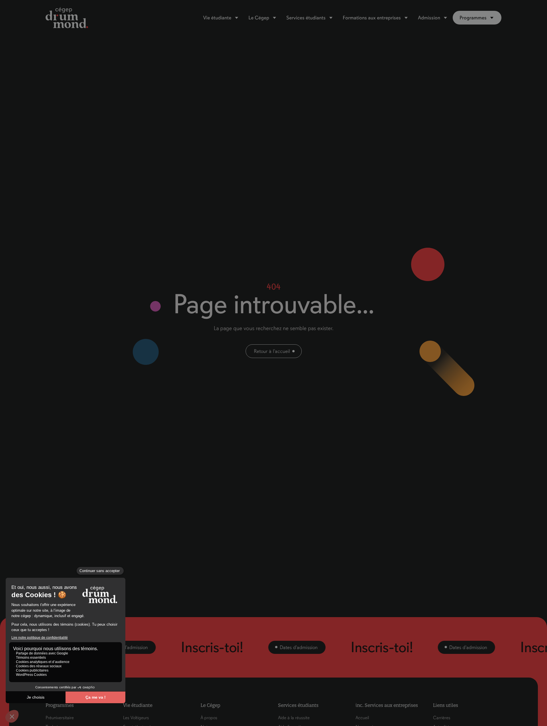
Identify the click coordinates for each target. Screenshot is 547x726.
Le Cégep (258, 18)
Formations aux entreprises (372, 18)
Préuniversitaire (60, 718)
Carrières (441, 718)
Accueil (362, 718)
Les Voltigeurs (136, 718)
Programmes (473, 18)
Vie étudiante (217, 18)
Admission (429, 18)
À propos (209, 718)
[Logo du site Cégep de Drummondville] (67, 18)
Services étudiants (306, 18)
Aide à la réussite (294, 718)
